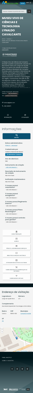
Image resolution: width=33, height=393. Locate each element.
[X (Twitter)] (17, 368)
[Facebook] (12, 368)
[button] (16, 338)
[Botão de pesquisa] (29, 11)
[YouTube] (27, 368)
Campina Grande (25, 313)
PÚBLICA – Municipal (11, 145)
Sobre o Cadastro (8, 360)
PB (3, 321)
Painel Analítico (7, 357)
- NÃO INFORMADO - (13, 93)
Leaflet (17, 351)
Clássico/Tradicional (11, 95)
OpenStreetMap (24, 351)
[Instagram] (22, 368)
